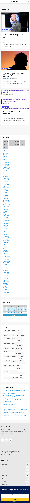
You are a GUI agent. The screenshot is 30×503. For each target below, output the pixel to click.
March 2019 (5, 289)
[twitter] (6, 440)
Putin (20, 358)
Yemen (21, 377)
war (21, 375)
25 (14, 312)
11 (14, 309)
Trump (11, 366)
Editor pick (4, 475)
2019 (22, 144)
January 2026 (6, 161)
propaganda (14, 356)
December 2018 (6, 294)
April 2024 (5, 194)
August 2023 (6, 206)
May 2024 (5, 192)
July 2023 (5, 208)
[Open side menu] (1, 1)
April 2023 (5, 212)
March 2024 (5, 195)
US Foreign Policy (14, 373)
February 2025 (6, 178)
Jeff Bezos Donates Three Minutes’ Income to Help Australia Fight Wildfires (14, 36)
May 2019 (5, 286)
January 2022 (6, 236)
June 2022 (5, 228)
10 (11, 309)
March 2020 (5, 270)
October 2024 (6, 184)
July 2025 (5, 170)
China (22, 335)
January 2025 (6, 179)
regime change (7, 360)
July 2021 (5, 245)
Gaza (19, 340)
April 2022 (5, 231)
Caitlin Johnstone (7, 115)
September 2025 (6, 167)
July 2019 (5, 283)
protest (21, 356)
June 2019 (5, 284)
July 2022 (5, 226)
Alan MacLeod (6, 39)
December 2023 (6, 200)
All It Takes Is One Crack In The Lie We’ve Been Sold (14, 390)
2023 (22, 141)
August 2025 (6, 168)
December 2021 (6, 237)
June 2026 (5, 153)
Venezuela (22, 372)
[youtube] (10, 440)
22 (4, 312)
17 (11, 310)
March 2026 (5, 158)
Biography (4, 464)
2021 (11, 144)
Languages (4, 484)
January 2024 (6, 198)
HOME (2, 5)
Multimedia (5, 107)
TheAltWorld (16, 2)
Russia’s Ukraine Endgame (9, 398)
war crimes (7, 378)
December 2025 (6, 162)
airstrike (20, 333)
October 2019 (6, 278)
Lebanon (6, 348)
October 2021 (6, 241)
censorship (15, 335)
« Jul (4, 318)
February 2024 (6, 197)
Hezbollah (7, 343)
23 (8, 312)
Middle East (19, 348)
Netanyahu (11, 350)
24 (11, 312)
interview (4, 481)
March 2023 (5, 214)
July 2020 (5, 264)
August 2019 (6, 281)
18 (14, 310)
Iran (13, 343)
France (19, 338)
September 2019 (6, 280)
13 (21, 309)
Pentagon (6, 356)
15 (4, 310)
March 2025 (5, 176)
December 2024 (6, 181)
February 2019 (6, 291)
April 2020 (5, 269)
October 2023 (6, 203)
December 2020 (6, 256)
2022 (6, 144)
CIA (4, 338)
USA (6, 371)
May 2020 (5, 267)
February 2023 (6, 215)
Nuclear (17, 350)
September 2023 (6, 205)
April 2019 (5, 287)
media (12, 348)
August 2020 (6, 262)
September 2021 (6, 242)
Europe (14, 338)
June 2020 (5, 266)
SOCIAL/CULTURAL (6, 29)
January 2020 (6, 273)
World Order (15, 377)
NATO (5, 351)
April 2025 (5, 175)
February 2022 (6, 234)
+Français (7, 331)
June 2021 (5, 247)
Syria (5, 365)
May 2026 (5, 154)
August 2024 (6, 187)
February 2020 (6, 272)
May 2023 (5, 211)
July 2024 (5, 189)
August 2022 (6, 225)
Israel (20, 345)
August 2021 (6, 244)
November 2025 (6, 164)
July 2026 (5, 151)
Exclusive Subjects (6, 478)
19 (18, 310)
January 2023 (6, 217)
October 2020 (6, 259)
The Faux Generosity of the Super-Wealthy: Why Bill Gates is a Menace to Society (14, 74)
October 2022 (6, 222)
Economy (4, 473)
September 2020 (6, 261)
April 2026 (5, 156)
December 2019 (6, 275)
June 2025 (5, 172)
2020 (17, 144)
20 (21, 310)
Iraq (18, 342)
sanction (21, 360)
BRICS (10, 335)
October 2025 (6, 165)
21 (25, 310)
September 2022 (6, 223)
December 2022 (6, 219)
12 (18, 309)
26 (18, 312)
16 (8, 310)
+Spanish (14, 330)
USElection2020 (13, 370)
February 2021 (6, 253)
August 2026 (6, 150)
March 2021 (5, 252)
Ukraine (19, 368)
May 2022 (5, 230)
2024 (17, 141)
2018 (6, 147)
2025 (11, 141)
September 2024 (6, 186)
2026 (6, 141)
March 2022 (5, 233)
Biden (5, 335)
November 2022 (6, 220)
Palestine (19, 354)
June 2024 (5, 190)
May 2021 (5, 248)
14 (25, 309)
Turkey (17, 365)
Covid (8, 338)
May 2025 (5, 173)
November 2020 (6, 258)
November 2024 (6, 183)
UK (21, 365)
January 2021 (6, 255)
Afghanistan (20, 330)
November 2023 (6, 201)
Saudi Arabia (22, 363)
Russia (14, 361)
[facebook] (2, 440)
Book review (5, 467)
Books (3, 470)
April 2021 (5, 250)
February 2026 (6, 159)
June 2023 (5, 209)
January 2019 (6, 292)
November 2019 (6, 277)
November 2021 (6, 239)
